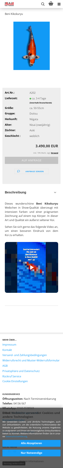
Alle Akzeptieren (31, 443)
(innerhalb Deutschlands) (41, 102)
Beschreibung (15, 192)
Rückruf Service (11, 376)
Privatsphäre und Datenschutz (21, 371)
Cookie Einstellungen (15, 381)
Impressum (9, 344)
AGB (5, 365)
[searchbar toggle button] (43, 4)
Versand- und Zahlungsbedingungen (24, 355)
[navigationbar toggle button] (59, 4)
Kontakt (7, 350)
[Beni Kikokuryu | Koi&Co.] (31, 45)
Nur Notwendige (31, 453)
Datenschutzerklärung (16, 436)
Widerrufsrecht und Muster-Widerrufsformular (31, 360)
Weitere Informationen (31, 461)
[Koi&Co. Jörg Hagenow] (8, 4)
